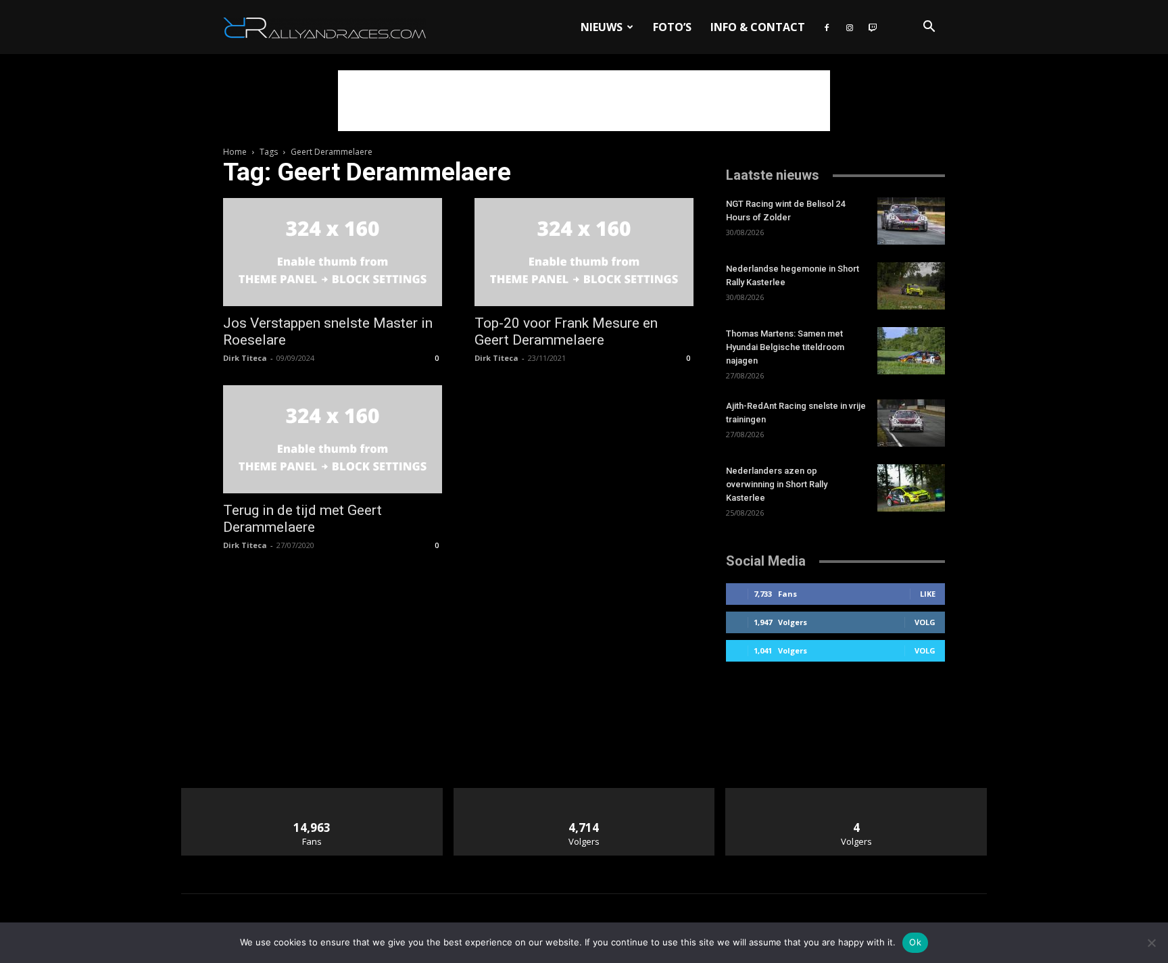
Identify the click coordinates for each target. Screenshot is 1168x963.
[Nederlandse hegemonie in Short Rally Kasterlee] (911, 286)
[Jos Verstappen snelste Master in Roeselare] (332, 252)
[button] (928, 28)
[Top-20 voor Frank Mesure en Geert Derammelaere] (584, 252)
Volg (925, 622)
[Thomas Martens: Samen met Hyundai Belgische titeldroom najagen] (911, 350)
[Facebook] (827, 27)
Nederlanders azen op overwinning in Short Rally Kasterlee (776, 484)
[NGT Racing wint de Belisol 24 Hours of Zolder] (911, 221)
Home (235, 151)
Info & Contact (757, 27)
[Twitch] (872, 27)
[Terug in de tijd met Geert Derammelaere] (332, 439)
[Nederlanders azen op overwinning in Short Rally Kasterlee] (911, 488)
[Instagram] (850, 27)
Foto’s (672, 27)
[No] (1151, 942)
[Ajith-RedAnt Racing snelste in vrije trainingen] (911, 423)
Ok (915, 942)
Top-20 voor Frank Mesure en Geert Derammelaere (566, 331)
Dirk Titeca (245, 358)
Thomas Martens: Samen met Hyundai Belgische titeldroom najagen (785, 347)
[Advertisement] (584, 100)
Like (927, 594)
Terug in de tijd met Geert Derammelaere (302, 518)
